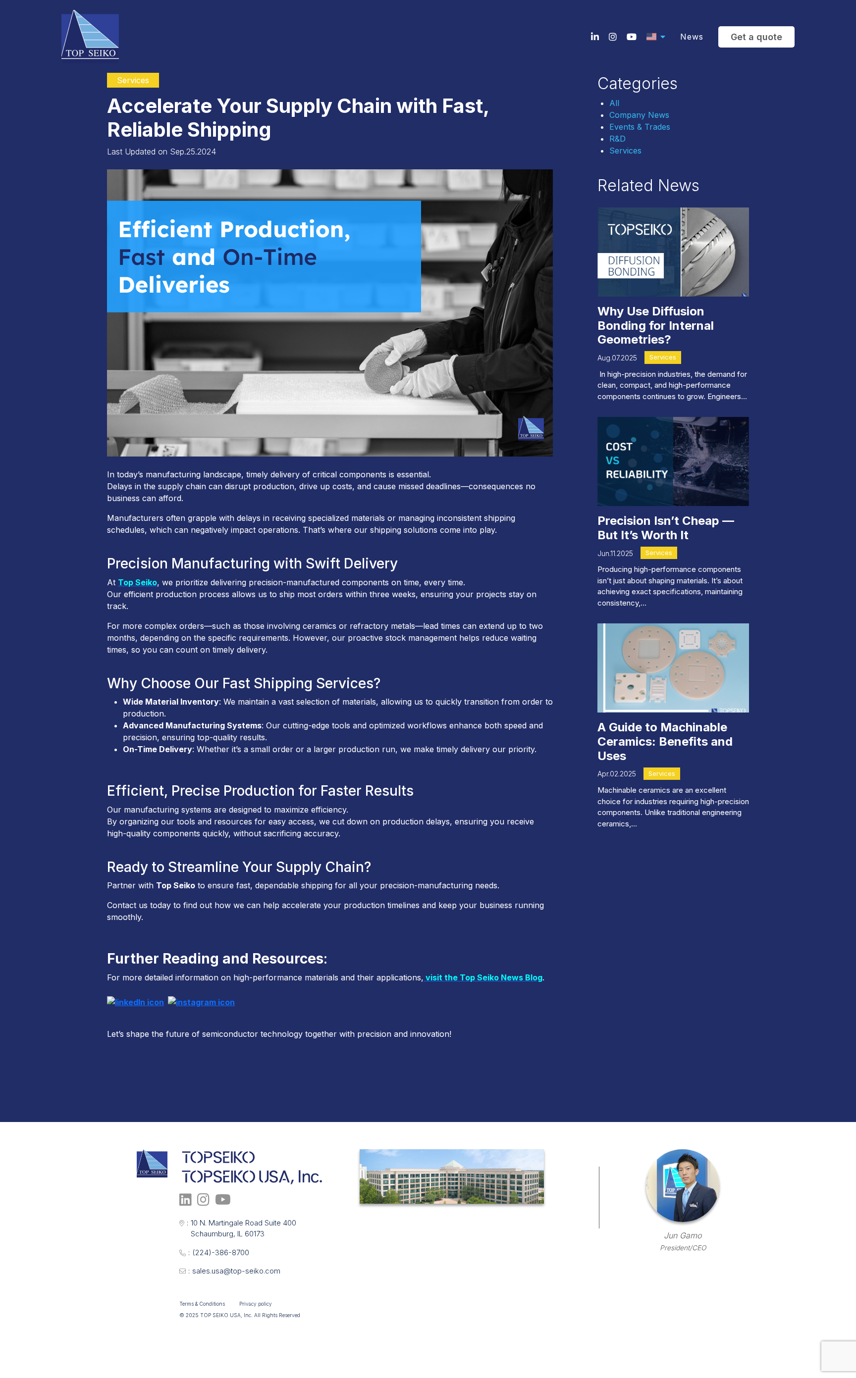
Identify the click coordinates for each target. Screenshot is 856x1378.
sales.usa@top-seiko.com (234, 1271)
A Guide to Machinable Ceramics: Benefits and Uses (665, 741)
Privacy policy (255, 1304)
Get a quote (756, 37)
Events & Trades (639, 127)
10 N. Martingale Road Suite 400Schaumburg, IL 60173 (241, 1228)
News (691, 37)
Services (625, 150)
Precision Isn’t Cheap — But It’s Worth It (665, 527)
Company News (639, 115)
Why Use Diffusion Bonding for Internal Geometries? (655, 325)
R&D (617, 139)
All (614, 103)
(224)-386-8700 (218, 1252)
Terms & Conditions (202, 1304)
